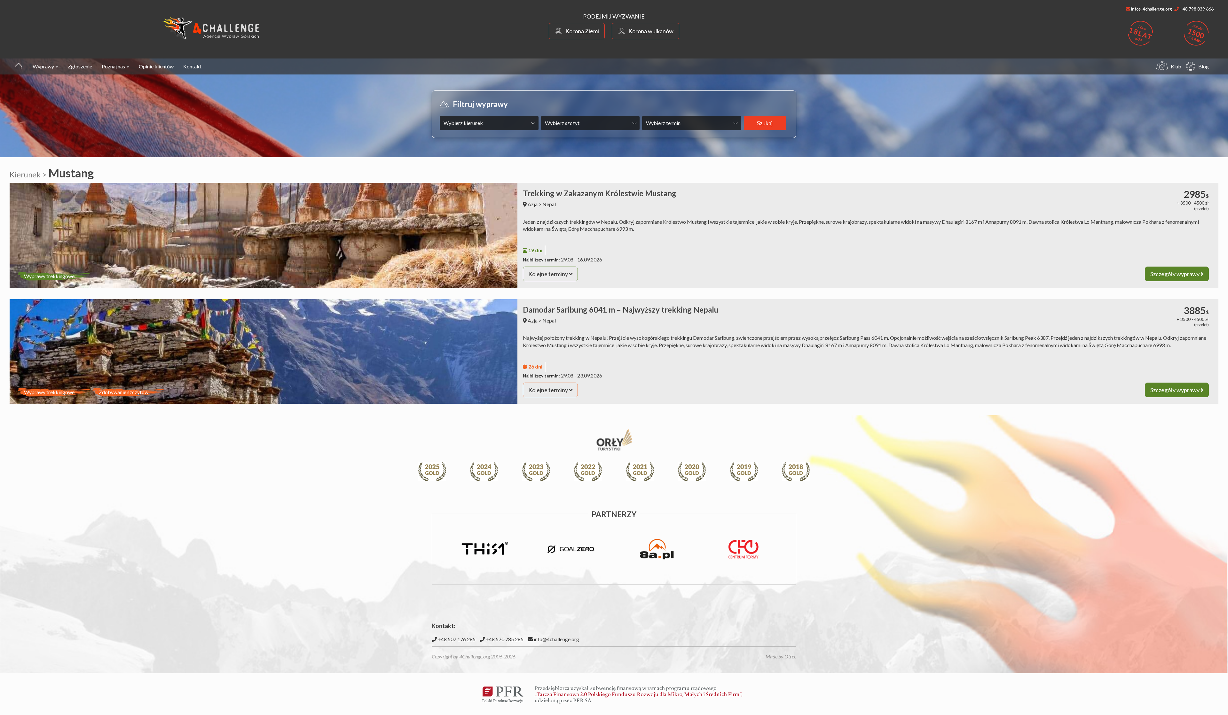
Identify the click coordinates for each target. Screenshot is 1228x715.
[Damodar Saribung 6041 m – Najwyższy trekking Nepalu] (263, 351)
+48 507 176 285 (456, 639)
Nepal (549, 204)
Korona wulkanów (650, 31)
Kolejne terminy (548, 273)
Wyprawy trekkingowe (49, 276)
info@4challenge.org (556, 639)
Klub (1176, 66)
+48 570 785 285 (504, 639)
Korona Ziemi (582, 31)
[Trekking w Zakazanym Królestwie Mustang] (263, 235)
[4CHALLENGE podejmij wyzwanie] (211, 28)
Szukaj (765, 123)
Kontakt (192, 66)
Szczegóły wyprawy (1175, 273)
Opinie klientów (156, 66)
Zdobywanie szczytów (123, 392)
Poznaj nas (114, 66)
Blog (1203, 66)
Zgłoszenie (80, 66)
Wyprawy (44, 66)
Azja (533, 204)
